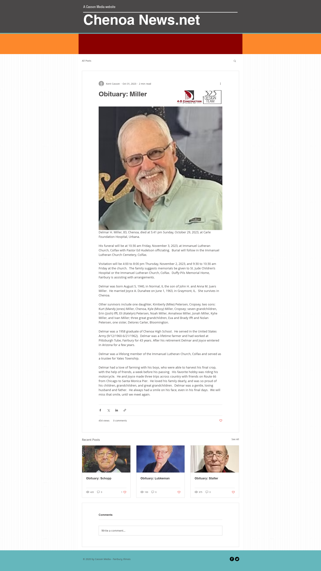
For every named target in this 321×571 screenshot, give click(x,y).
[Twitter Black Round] (237, 559)
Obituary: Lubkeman (155, 478)
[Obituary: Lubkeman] (160, 459)
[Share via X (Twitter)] (108, 410)
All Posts (86, 60)
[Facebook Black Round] (232, 559)
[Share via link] (124, 410)
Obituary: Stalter (206, 478)
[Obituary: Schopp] (106, 459)
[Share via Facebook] (100, 410)
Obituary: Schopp (98, 478)
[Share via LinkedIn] (116, 410)
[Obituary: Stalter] (215, 459)
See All (235, 439)
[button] (234, 60)
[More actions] (220, 84)
